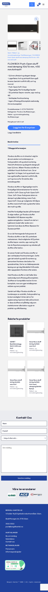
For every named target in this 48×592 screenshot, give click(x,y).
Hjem (9, 53)
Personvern (10, 549)
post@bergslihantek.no (14, 526)
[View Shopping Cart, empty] (38, 5)
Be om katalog (11, 536)
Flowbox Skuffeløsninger (26, 112)
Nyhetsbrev (10, 539)
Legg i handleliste (14, 132)
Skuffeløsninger (26, 55)
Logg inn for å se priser (24, 127)
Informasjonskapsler (13, 552)
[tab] (24, 142)
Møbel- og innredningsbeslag (18, 114)
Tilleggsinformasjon (17, 148)
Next (39, 45)
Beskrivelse (13, 142)
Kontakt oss (10, 542)
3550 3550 (10, 524)
